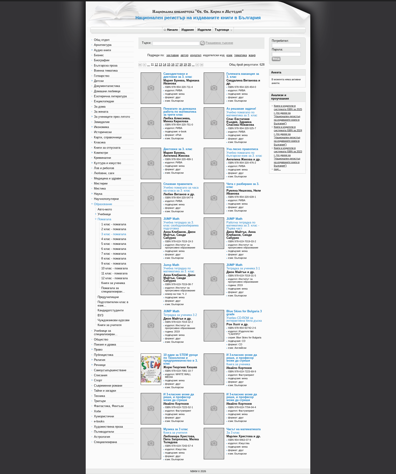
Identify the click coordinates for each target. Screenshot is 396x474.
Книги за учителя (109, 325)
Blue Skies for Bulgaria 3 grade (244, 312)
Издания (188, 29)
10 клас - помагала (114, 268)
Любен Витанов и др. (179, 194)
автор (184, 55)
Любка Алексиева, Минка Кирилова (176, 120)
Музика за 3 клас (175, 429)
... (148, 64)
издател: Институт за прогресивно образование (180, 246)
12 (156, 64)
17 (177, 64)
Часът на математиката (243, 429)
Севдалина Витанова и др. (243, 82)
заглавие (172, 55)
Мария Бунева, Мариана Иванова (181, 82)
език (229, 55)
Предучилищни (108, 297)
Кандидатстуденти (111, 310)
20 (189, 64)
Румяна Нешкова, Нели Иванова (243, 192)
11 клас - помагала (114, 273)
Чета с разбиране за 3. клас (242, 185)
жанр (252, 55)
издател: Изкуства (175, 449)
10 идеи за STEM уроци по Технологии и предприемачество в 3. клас (180, 359)
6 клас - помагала (113, 249)
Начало (172, 29)
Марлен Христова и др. (243, 436)
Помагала (104, 219)
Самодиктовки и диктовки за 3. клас (177, 75)
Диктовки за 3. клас (177, 149)
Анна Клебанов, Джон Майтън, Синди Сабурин (179, 235)
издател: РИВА (173, 90)
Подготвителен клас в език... (113, 303)
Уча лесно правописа (242, 149)
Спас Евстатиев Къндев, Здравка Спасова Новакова (240, 122)
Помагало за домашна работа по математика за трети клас (179, 111)
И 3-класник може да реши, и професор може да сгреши (241, 357)
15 (168, 64)
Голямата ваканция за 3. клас (242, 75)
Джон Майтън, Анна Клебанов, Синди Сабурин (241, 235)
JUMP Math (171, 218)
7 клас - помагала (113, 253)
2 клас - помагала (113, 229)
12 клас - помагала (114, 278)
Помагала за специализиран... (113, 289)
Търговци (222, 29)
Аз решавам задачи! (241, 108)
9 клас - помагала (113, 263)
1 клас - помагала (113, 224)
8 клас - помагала (113, 258)
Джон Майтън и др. (240, 272)
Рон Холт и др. (237, 324)
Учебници (104, 214)
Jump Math (171, 265)
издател (195, 55)
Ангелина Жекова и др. (243, 159)
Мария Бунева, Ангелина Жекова (176, 154)
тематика (240, 55)
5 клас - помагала (113, 243)
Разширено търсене (219, 43)
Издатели (204, 29)
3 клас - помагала (113, 234)
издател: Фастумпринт (241, 375)
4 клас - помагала (113, 239)
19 (185, 64)
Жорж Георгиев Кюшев (180, 367)
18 (181, 64)
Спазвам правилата (177, 184)
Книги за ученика (113, 283)
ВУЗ (100, 315)
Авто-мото (105, 209)
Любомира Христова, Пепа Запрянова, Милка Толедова (181, 439)
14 (164, 64)
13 (160, 64)
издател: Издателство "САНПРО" (240, 332)
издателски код (214, 55)
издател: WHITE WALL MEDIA (178, 375)
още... (277, 169)
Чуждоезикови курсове (113, 320)
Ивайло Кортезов (239, 368)
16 (172, 64)
